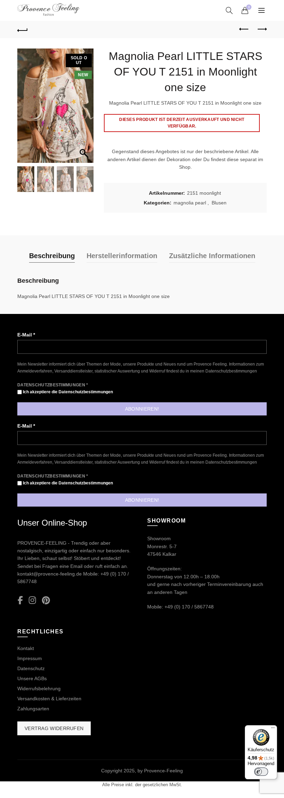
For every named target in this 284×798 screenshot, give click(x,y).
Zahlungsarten (33, 708)
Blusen (219, 202)
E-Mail (26, 334)
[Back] (22, 29)
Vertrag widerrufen (54, 728)
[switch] (261, 772)
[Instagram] (32, 600)
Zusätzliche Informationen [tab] (212, 256)
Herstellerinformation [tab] (122, 256)
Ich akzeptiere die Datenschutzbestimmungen (67, 391)
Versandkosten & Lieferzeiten (49, 698)
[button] (85, 109)
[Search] (229, 10)
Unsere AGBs (32, 678)
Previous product (244, 29)
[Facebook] (20, 600)
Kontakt (25, 648)
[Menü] (273, 729)
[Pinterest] (46, 600)
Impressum (29, 658)
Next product (261, 29)
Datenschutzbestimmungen (231, 371)
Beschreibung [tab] (52, 256)
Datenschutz (31, 668)
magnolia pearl (190, 202)
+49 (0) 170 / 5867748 (189, 607)
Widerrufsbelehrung (39, 688)
